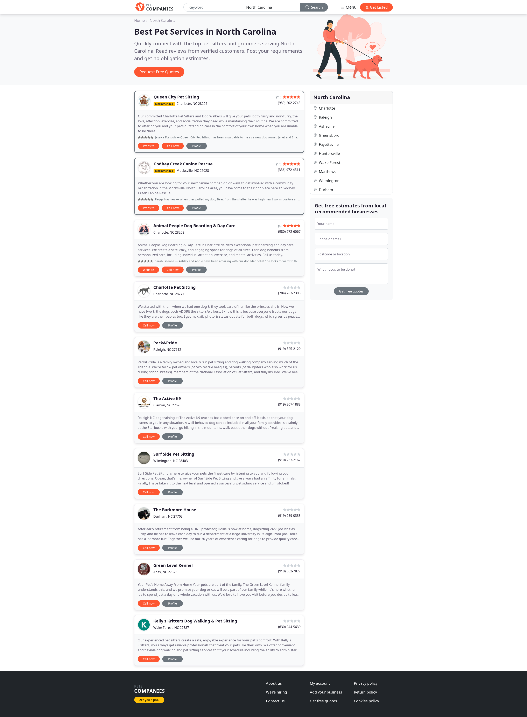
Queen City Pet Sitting (176, 97)
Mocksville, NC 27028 (192, 170)
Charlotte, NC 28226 (191, 103)
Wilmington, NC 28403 (170, 461)
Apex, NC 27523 (165, 572)
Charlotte (326, 108)
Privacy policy (366, 683)
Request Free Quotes (159, 72)
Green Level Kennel (173, 565)
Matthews (327, 171)
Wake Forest (329, 162)
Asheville (326, 126)
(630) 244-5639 (289, 627)
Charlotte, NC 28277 (168, 294)
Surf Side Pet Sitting (173, 454)
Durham (325, 189)
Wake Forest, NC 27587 (171, 627)
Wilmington (328, 180)
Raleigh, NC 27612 (167, 349)
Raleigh (325, 117)
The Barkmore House (174, 509)
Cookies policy (366, 700)
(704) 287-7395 (289, 293)
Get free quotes (351, 291)
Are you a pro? (149, 700)
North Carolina (162, 20)
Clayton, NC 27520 (167, 405)
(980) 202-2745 (289, 103)
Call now (173, 146)
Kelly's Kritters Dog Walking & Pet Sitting (195, 621)
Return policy (365, 692)
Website (148, 146)
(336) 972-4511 (289, 169)
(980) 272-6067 (289, 231)
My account (320, 683)
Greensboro (328, 135)
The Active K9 (167, 398)
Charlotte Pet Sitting (174, 287)
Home (139, 20)
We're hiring (276, 692)
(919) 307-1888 (289, 404)
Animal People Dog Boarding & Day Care (194, 225)
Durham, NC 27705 (168, 516)
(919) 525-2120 (289, 348)
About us (274, 683)
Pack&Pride (165, 343)
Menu (351, 7)
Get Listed (378, 7)
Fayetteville (328, 144)
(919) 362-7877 (289, 571)
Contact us (275, 700)
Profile (196, 146)
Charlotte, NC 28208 (168, 232)
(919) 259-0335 (289, 515)
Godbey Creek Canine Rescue (183, 164)
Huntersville (329, 153)
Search (316, 7)
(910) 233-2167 (289, 460)
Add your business (326, 692)
